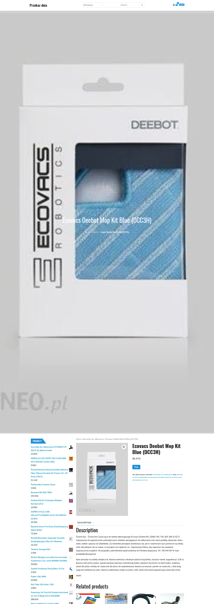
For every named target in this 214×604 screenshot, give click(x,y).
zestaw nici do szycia (139, 480)
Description (84, 523)
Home (78, 439)
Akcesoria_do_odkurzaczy (93, 439)
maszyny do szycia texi (173, 477)
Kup (136, 467)
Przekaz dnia (38, 5)
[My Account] (174, 5)
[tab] (85, 523)
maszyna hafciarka (157, 477)
